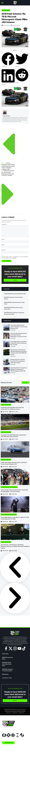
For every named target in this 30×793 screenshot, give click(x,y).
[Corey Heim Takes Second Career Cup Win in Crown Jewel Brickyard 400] (6, 327)
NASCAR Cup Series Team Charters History (13, 298)
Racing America (6, 774)
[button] (2, 2)
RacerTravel (5, 785)
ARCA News (5, 674)
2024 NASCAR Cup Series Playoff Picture (15, 293)
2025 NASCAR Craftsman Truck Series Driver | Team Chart (14, 313)
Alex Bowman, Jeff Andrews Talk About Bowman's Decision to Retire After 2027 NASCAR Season (18, 352)
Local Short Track (7, 678)
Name (3, 239)
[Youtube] (19, 648)
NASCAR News (5, 10)
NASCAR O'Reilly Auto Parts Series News (9, 487)
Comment (4, 224)
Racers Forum (5, 789)
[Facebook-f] (6, 648)
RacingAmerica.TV (7, 778)
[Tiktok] (24, 648)
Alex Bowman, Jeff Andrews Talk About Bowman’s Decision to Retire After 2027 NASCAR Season (15, 546)
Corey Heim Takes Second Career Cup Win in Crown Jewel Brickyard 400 (18, 327)
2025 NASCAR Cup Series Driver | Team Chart (14, 303)
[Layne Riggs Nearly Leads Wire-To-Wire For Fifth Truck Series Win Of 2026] (6, 344)
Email (3, 244)
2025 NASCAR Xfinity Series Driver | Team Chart (13, 308)
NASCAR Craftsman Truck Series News (8, 514)
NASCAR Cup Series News (6, 404)
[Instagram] (15, 648)
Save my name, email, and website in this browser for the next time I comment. (15, 257)
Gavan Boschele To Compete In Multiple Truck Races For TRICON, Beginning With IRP (18, 369)
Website (4, 250)
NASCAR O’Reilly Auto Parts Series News (7, 664)
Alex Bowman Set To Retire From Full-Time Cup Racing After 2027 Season (17, 361)
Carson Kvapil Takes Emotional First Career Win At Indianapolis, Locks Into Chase (18, 335)
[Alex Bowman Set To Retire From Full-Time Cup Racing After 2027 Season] (6, 362)
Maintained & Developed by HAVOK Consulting (15, 711)
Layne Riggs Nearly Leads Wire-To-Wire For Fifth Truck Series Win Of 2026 (18, 343)
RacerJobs (5, 782)
